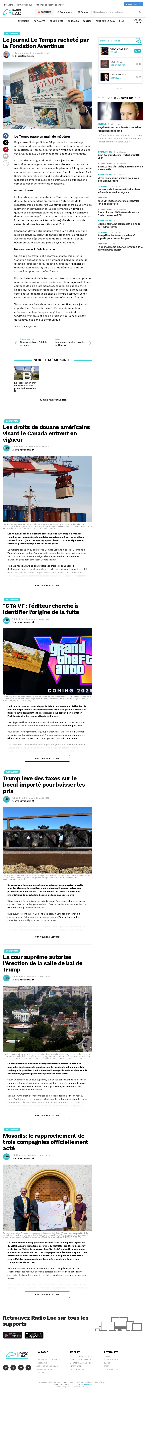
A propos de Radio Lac (47, 1366)
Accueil (39, 1357)
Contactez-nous (24, 5)
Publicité (8, 5)
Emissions (23, 21)
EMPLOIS (40, 1372)
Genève (107, 1357)
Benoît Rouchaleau (24, 56)
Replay (84, 12)
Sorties (87, 21)
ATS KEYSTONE (23, 450)
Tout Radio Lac (77, 1369)
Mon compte (134, 4)
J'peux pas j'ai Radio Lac (81, 1363)
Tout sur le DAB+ (105, 21)
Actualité (39, 21)
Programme (65, 12)
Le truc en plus (111, 1369)
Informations (76, 1366)
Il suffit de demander (80, 1360)
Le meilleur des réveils (81, 1357)
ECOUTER (45, 12)
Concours (73, 21)
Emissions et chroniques (48, 1360)
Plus (121, 21)
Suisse (107, 1363)
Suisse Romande (111, 1360)
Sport (106, 1366)
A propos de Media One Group (50, 5)
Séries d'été (56, 21)
